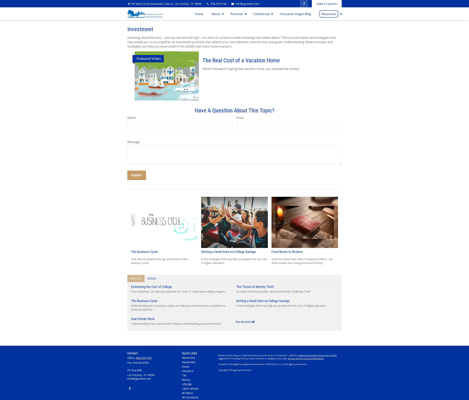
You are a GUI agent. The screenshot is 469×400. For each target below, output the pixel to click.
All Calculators (190, 397)
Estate (185, 366)
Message (133, 142)
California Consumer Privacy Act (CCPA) (317, 355)
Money (186, 379)
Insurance (187, 371)
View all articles (243, 321)
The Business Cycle (144, 252)
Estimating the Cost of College (151, 287)
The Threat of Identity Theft (255, 287)
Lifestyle (187, 384)
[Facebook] (304, 3)
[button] (199, 13)
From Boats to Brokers (287, 252)
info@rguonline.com (247, 4)
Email (240, 118)
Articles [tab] (136, 278)
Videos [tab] (151, 278)
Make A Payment (327, 4)
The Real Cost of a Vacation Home (241, 60)
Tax (184, 375)
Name (131, 118)
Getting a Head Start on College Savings (228, 252)
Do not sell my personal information (306, 358)
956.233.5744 (218, 4)
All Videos (187, 393)
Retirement (188, 357)
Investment (188, 362)
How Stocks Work (142, 319)
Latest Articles (190, 388)
